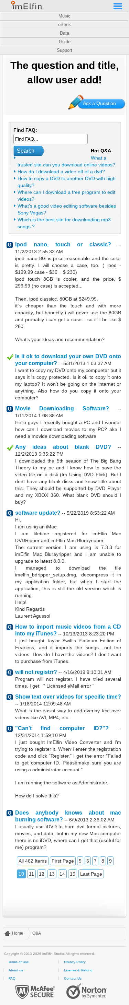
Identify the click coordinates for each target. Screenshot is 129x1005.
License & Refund (78, 970)
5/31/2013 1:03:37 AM (87, 363)
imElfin (26, 5)
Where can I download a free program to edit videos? (66, 195)
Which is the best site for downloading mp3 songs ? (64, 223)
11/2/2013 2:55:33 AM (39, 251)
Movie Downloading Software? (62, 408)
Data (64, 33)
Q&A (36, 933)
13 (52, 874)
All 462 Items (33, 861)
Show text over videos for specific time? (68, 697)
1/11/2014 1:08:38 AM (39, 415)
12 (41, 874)
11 (31, 874)
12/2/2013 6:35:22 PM (39, 454)
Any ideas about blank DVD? (63, 447)
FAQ (12, 978)
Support (64, 50)
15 (72, 874)
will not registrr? (36, 672)
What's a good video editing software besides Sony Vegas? (67, 209)
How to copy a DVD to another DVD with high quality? (67, 182)
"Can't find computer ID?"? (62, 728)
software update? (38, 513)
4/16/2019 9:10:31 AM (87, 672)
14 (62, 874)
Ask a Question (99, 103)
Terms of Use (18, 962)
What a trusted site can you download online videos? (66, 161)
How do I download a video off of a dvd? (61, 171)
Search (25, 151)
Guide (65, 41)
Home (17, 933)
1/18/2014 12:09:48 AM (45, 703)
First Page (63, 861)
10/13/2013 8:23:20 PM (88, 633)
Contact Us (73, 978)
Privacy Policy (75, 962)
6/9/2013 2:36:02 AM (92, 819)
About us (16, 970)
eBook (64, 24)
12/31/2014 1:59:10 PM (40, 735)
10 (21, 874)
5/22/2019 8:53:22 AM (91, 513)
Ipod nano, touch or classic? (63, 244)
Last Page (91, 874)
